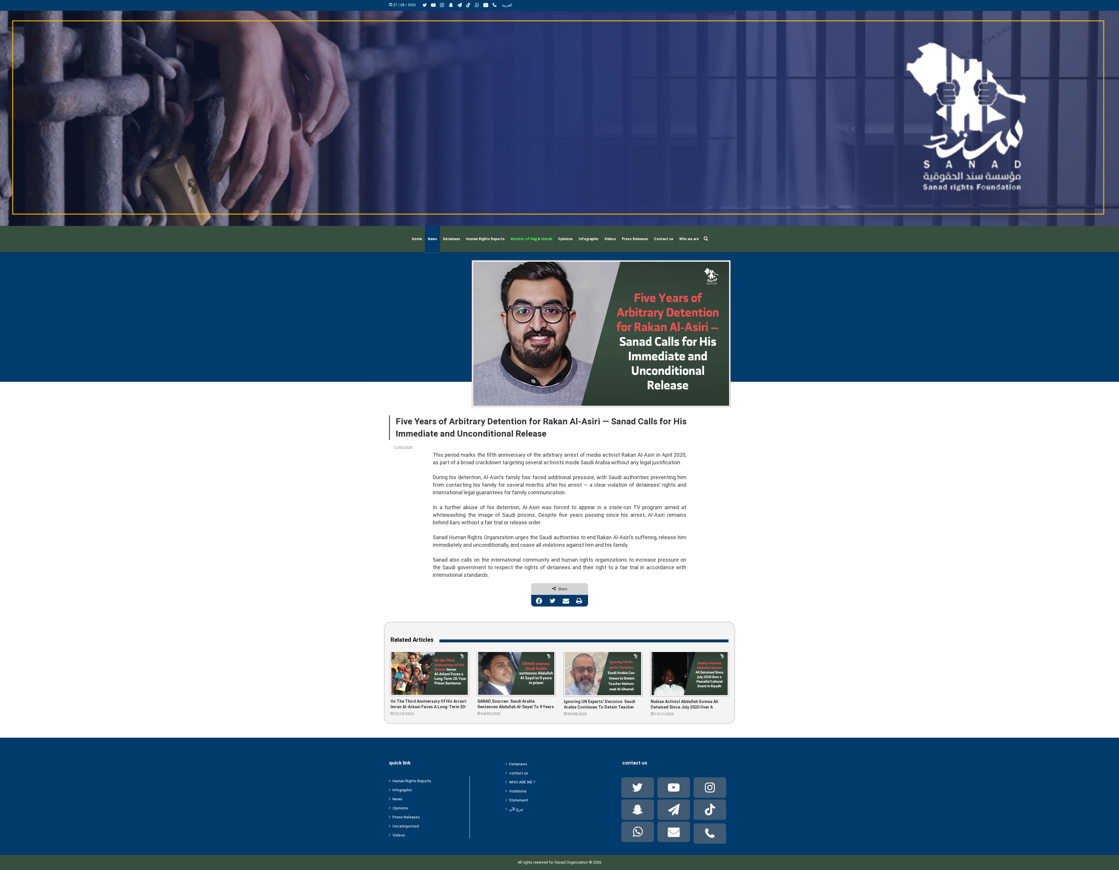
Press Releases (635, 239)
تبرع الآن (516, 809)
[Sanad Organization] (559, 118)
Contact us (663, 239)
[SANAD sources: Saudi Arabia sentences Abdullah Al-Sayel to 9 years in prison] (516, 673)
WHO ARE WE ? (522, 782)
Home (417, 239)
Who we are (689, 239)
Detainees (451, 239)
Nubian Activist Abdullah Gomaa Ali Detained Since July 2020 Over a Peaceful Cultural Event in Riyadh (684, 704)
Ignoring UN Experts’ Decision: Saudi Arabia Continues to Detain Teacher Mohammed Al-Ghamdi (599, 704)
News (432, 239)
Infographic (589, 239)
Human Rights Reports (485, 239)
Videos (610, 239)
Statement (518, 800)
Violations (518, 791)
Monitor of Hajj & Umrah (531, 239)
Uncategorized (406, 826)
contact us (518, 773)
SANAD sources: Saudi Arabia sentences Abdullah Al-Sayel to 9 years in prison (515, 704)
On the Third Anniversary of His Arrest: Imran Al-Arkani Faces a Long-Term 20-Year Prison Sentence (428, 704)
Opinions (565, 239)
